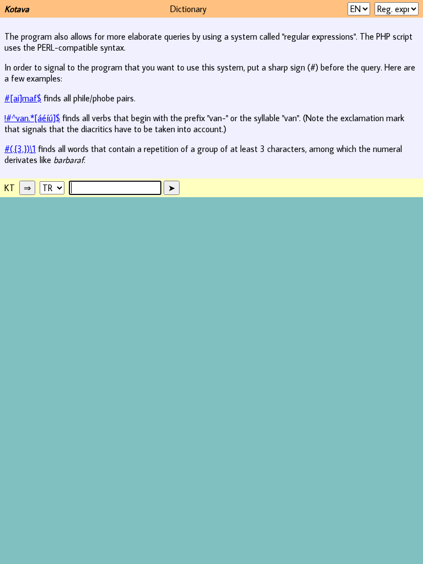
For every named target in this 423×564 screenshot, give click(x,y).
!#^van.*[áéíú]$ (32, 117)
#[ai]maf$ (22, 98)
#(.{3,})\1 (20, 148)
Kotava (16, 8)
